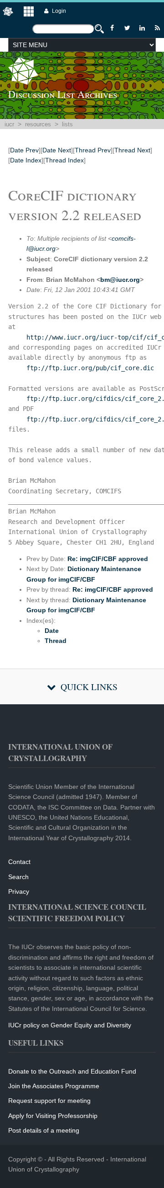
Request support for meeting (49, 1100)
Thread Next (132, 150)
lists (67, 124)
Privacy (18, 891)
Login (59, 11)
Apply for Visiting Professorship (52, 1115)
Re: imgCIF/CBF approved (107, 558)
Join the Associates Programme (53, 1086)
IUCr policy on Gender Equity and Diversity (69, 1025)
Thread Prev (93, 150)
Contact (19, 861)
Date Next (56, 150)
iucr (9, 124)
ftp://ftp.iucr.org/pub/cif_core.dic (90, 368)
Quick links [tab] (89, 686)
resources (38, 124)
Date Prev (24, 150)
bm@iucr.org (120, 279)
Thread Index (64, 160)
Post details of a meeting (43, 1130)
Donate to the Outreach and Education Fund (72, 1071)
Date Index (25, 160)
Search (18, 876)
